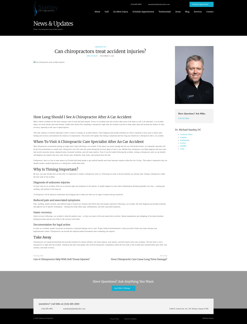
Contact (210, 11)
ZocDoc (183, 143)
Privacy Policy (114, 319)
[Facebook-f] (175, 4)
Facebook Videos (186, 134)
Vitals (182, 149)
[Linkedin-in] (184, 4)
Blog (187, 11)
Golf (107, 11)
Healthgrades (184, 140)
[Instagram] (179, 4)
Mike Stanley (92, 56)
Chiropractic (100, 47)
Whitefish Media (208, 318)
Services (198, 11)
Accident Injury (120, 11)
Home (35, 29)
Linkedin (183, 137)
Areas (178, 11)
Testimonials (165, 11)
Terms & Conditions (130, 319)
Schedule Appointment (143, 11)
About (97, 11)
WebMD (183, 146)
